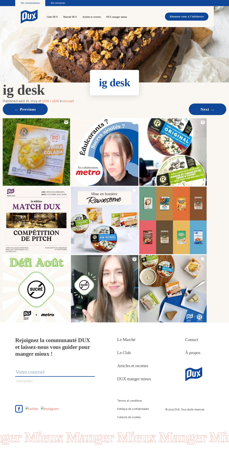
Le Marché (126, 339)
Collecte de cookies (129, 417)
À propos (192, 352)
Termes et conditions (129, 400)
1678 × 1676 (50, 101)
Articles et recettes (91, 17)
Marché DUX (70, 17)
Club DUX (52, 17)
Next (208, 109)
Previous (25, 109)
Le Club (124, 352)
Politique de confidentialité (133, 409)
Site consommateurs (30, 3)
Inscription (24, 381)
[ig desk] (105, 220)
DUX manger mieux (116, 17)
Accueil (68, 101)
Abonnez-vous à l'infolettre (187, 16)
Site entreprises (58, 3)
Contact (191, 339)
